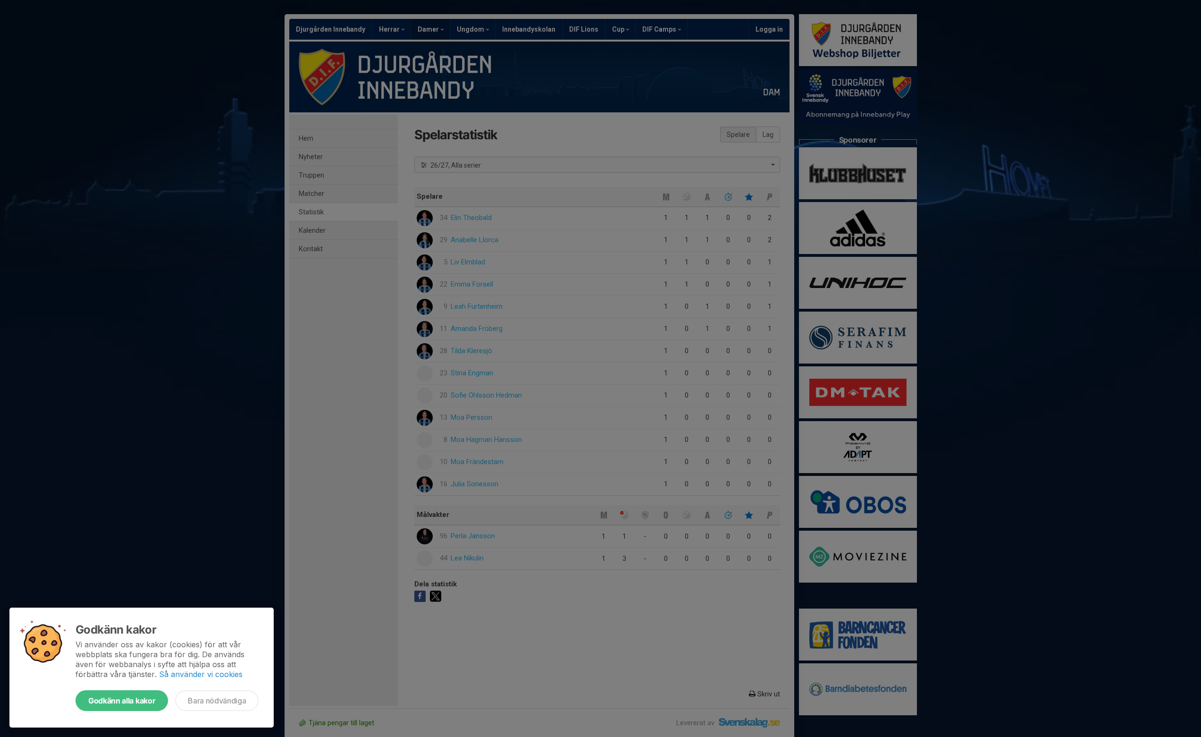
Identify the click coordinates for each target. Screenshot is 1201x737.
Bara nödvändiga (217, 700)
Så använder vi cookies (201, 674)
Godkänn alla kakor (121, 700)
